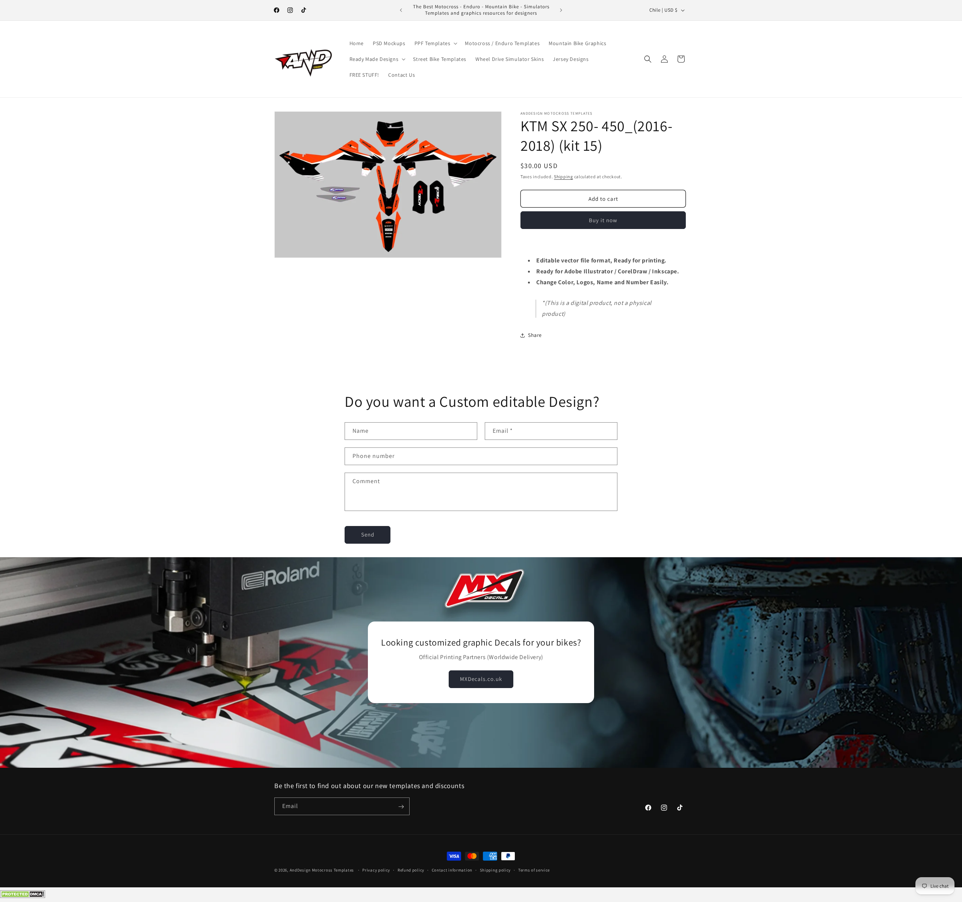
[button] (435, 43)
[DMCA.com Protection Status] (22, 896)
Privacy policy (376, 870)
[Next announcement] (561, 10)
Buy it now (603, 220)
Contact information (452, 870)
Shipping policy (495, 870)
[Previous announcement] (401, 10)
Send (367, 534)
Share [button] (535, 335)
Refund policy (411, 870)
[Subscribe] (401, 807)
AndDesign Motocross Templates (322, 870)
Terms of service (534, 870)
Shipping (563, 176)
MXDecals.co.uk (481, 679)
